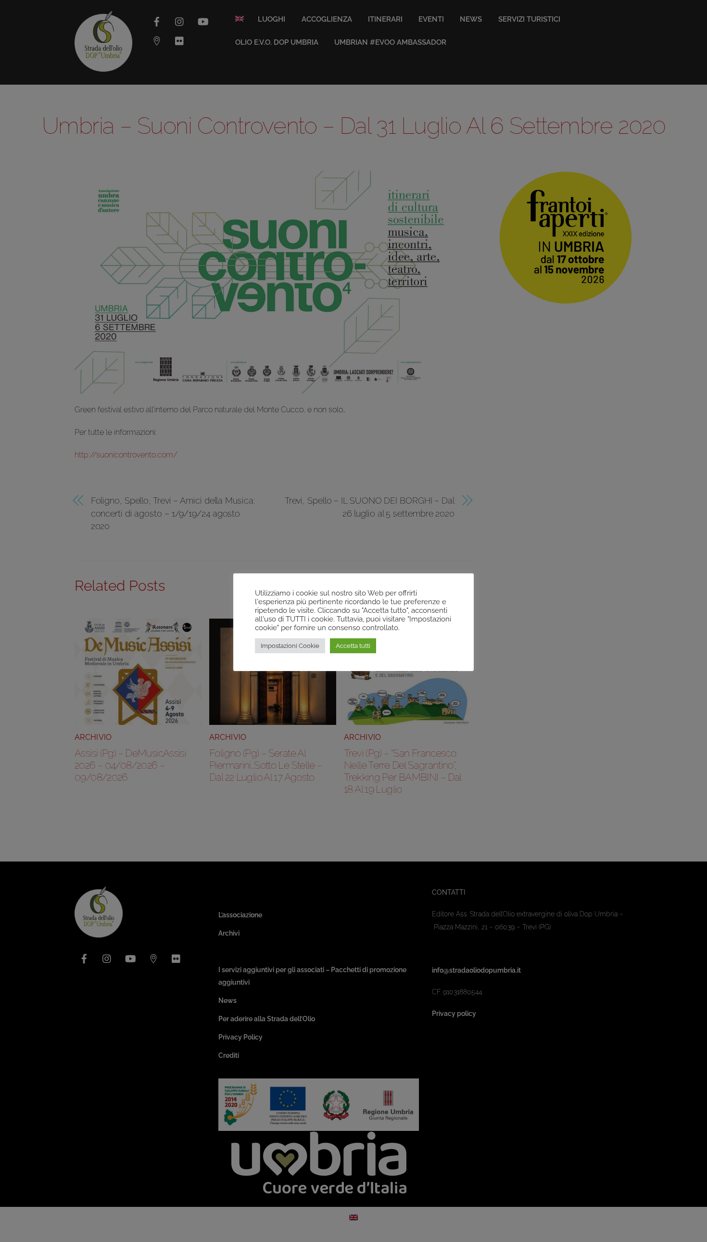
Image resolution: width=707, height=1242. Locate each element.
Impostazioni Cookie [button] (290, 645)
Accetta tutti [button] (353, 645)
